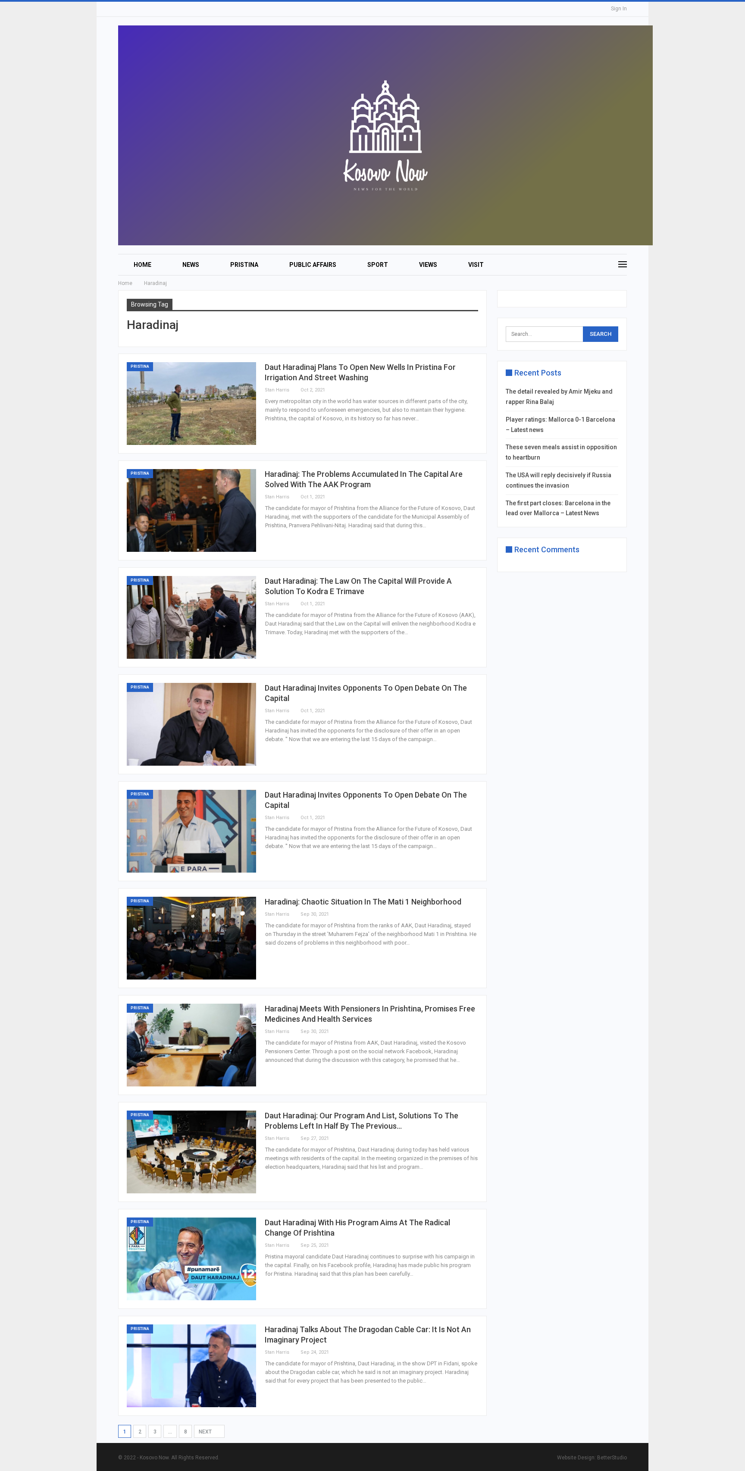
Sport (377, 264)
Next (206, 1432)
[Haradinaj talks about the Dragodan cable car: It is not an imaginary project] (191, 1365)
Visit (476, 264)
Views (428, 264)
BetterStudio (612, 1458)
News (190, 264)
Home (142, 264)
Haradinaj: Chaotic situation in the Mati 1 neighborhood (363, 901)
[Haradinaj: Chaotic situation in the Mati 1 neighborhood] (191, 938)
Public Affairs (312, 264)
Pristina (244, 264)
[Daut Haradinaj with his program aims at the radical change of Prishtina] (191, 1258)
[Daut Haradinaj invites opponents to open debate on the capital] (191, 724)
